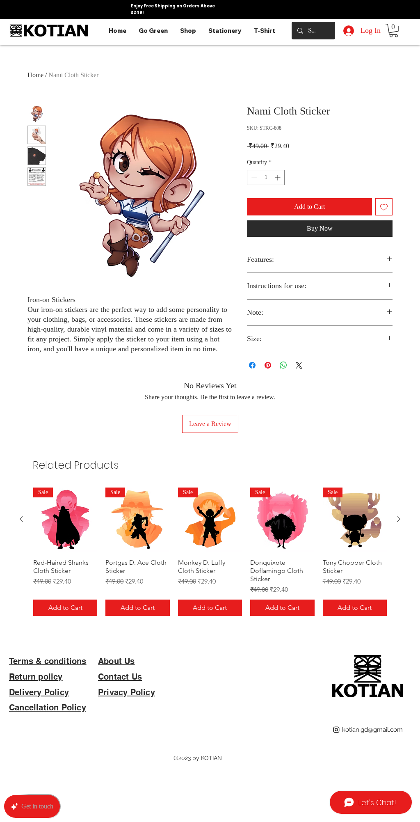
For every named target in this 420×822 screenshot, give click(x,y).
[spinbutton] (265, 177)
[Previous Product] (21, 519)
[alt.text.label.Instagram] (336, 730)
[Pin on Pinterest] (268, 365)
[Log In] (347, 31)
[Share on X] (299, 365)
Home (35, 74)
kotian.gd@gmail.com (372, 729)
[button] (394, 30)
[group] (210, 551)
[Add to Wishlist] (384, 206)
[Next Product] (399, 519)
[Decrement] (253, 177)
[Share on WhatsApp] (283, 365)
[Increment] (278, 177)
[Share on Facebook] (252, 365)
